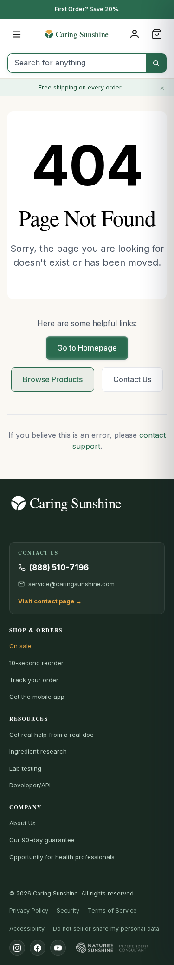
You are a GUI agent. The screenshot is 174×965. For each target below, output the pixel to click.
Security (68, 910)
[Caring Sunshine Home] (87, 34)
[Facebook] (37, 948)
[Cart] (157, 34)
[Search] (156, 63)
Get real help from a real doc (51, 734)
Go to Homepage (87, 347)
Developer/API (30, 785)
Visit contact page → (50, 601)
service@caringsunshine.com (71, 584)
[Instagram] (17, 948)
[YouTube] (58, 948)
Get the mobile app (36, 696)
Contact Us (132, 379)
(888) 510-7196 (59, 567)
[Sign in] (134, 34)
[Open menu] (16, 34)
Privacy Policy (28, 910)
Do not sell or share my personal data (106, 928)
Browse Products (53, 379)
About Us (22, 823)
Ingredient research (38, 751)
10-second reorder (36, 662)
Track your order (33, 680)
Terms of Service (112, 910)
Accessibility (27, 928)
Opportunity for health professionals (62, 857)
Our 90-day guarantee (42, 840)
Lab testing (25, 768)
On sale (20, 646)
